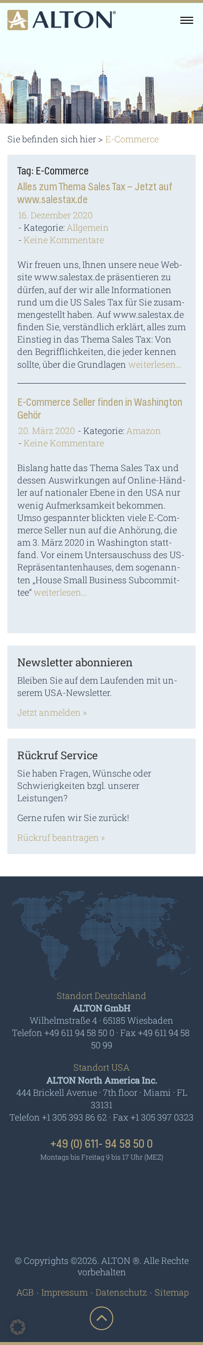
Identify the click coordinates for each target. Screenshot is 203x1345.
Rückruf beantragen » (61, 837)
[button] (17, 1327)
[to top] (101, 1318)
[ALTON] (61, 20)
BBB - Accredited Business (102, 1225)
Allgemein (88, 227)
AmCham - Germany (101, 1186)
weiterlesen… (154, 364)
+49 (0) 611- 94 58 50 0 (101, 1144)
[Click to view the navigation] (187, 20)
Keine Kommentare (64, 240)
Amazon (143, 430)
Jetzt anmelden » (52, 712)
